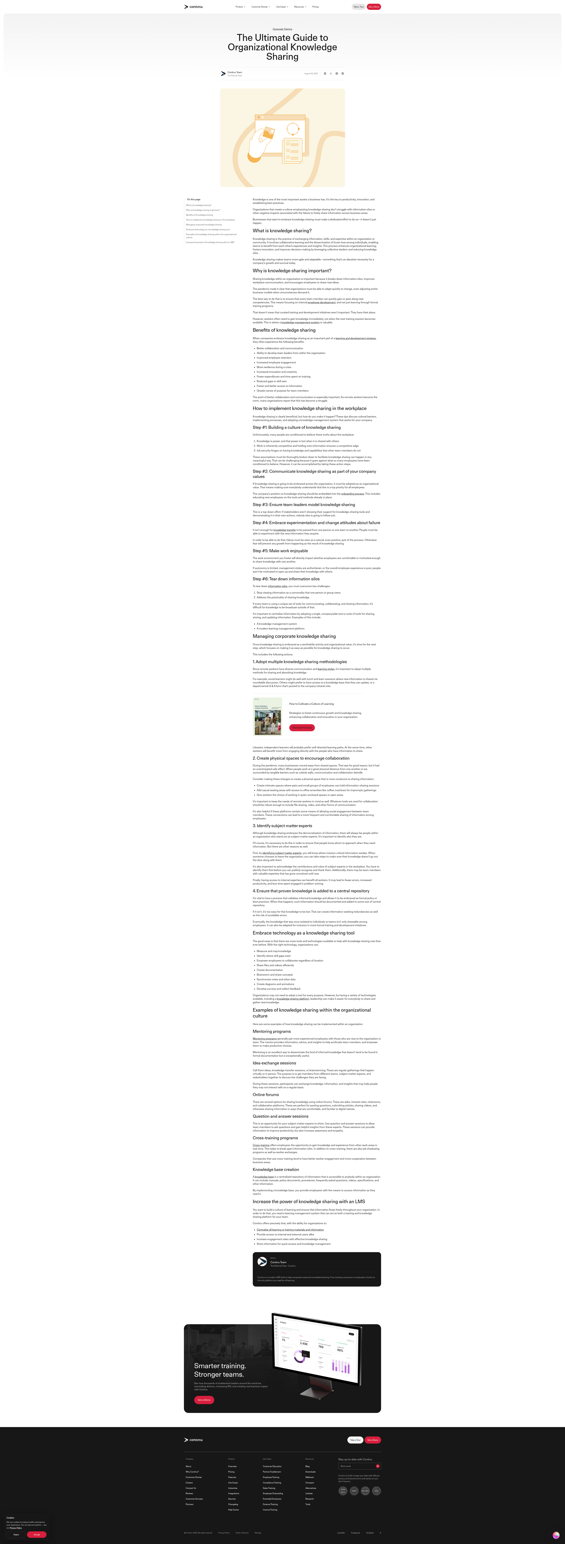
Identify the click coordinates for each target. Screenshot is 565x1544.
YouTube (370, 1532)
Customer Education (272, 1466)
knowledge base (264, 1176)
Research (309, 1499)
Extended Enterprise (272, 1499)
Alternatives (310, 1488)
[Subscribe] (378, 1466)
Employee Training (271, 1477)
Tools (307, 1504)
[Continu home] (193, 7)
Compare (309, 1482)
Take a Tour (359, 6)
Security (232, 1499)
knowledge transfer (285, 529)
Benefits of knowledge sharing (199, 215)
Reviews (189, 1493)
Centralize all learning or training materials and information (290, 1229)
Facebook (355, 1532)
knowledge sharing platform (293, 998)
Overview (232, 1466)
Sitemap (258, 1533)
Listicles (309, 1493)
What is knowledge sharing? (198, 205)
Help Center (233, 1509)
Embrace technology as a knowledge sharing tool (208, 229)
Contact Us (191, 1488)
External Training (270, 1504)
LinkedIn (341, 1532)
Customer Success (194, 1499)
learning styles (326, 668)
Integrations (233, 1493)
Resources (299, 6)
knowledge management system (300, 322)
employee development (321, 302)
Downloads (310, 1471)
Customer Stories (260, 6)
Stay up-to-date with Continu (355, 1459)
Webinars (309, 1477)
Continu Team (235, 72)
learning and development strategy (356, 338)
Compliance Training (272, 1482)
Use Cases (281, 6)
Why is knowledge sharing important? (203, 210)
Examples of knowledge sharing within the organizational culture (211, 236)
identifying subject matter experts (281, 853)
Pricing (315, 6)
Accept (37, 1534)
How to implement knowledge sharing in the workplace (210, 219)
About (188, 1466)
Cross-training (261, 1145)
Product (239, 6)
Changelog (233, 1504)
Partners (189, 1504)
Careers (189, 1482)
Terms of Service (242, 1533)
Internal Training (270, 1509)
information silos (277, 586)
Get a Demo (374, 6)
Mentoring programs (265, 1038)
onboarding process (352, 493)
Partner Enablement (272, 1471)
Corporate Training (282, 29)
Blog (307, 1466)
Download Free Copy (302, 727)
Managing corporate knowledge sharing (204, 224)
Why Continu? (192, 1471)
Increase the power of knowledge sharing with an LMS (210, 242)
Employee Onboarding (273, 1493)
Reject (16, 1534)
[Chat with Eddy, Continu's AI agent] (556, 1535)
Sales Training (269, 1488)
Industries (232, 1488)
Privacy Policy (223, 1533)
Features (232, 1477)
